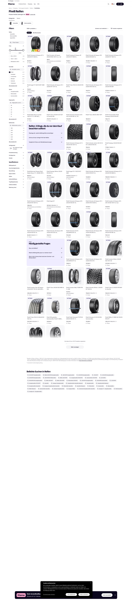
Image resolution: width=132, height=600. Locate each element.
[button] (113, 4)
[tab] (12, 18)
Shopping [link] (15, 8)
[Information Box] (36, 28)
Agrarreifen (12, 38)
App (35, 4)
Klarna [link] (10, 8)
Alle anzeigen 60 (12, 141)
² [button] (31, 90)
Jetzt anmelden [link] (107, 595)
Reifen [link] (31, 8)
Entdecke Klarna (22, 4)
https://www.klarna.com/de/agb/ (85, 360)
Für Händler (17, 1)
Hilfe (38, 4)
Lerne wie (32, 14)
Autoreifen (12, 34)
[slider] (10, 50)
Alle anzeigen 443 (13, 85)
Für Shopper (10, 1)
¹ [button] (54, 60)
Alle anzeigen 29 (12, 119)
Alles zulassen (84, 594)
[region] (66, 589)
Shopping (30, 4)
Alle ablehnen (71, 594)
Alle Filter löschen (37, 32)
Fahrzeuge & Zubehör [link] (24, 8)
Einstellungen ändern (49, 594)
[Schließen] (90, 582)
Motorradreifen (13, 36)
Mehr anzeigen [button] (75, 347)
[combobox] (101, 28)
